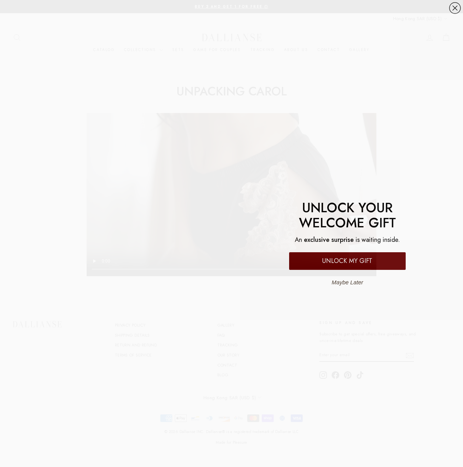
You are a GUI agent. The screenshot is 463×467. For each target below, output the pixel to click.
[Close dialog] (454, 8)
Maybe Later (347, 282)
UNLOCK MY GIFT (347, 260)
